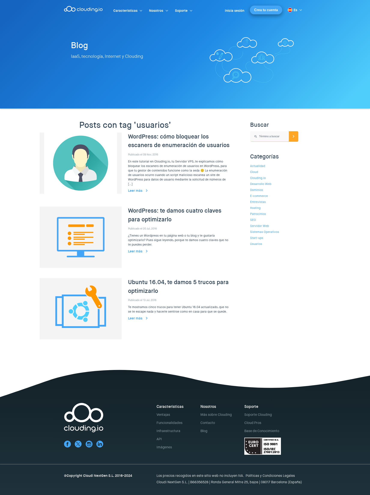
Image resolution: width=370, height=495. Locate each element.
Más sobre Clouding (216, 414)
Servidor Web (259, 226)
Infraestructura (168, 431)
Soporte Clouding (258, 414)
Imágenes (164, 447)
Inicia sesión (234, 10)
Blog (203, 431)
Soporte (181, 10)
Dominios (256, 190)
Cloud (254, 172)
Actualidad (257, 166)
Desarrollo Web (260, 184)
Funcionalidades (169, 422)
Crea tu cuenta (266, 10)
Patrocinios (258, 214)
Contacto (207, 422)
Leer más (135, 190)
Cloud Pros (252, 422)
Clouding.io (258, 178)
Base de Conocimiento (261, 431)
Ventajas (163, 414)
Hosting (255, 208)
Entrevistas (258, 202)
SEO (253, 220)
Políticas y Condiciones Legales (270, 475)
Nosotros (156, 10)
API (159, 439)
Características (125, 10)
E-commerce (259, 196)
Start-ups (256, 238)
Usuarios (256, 244)
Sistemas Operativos (264, 232)
